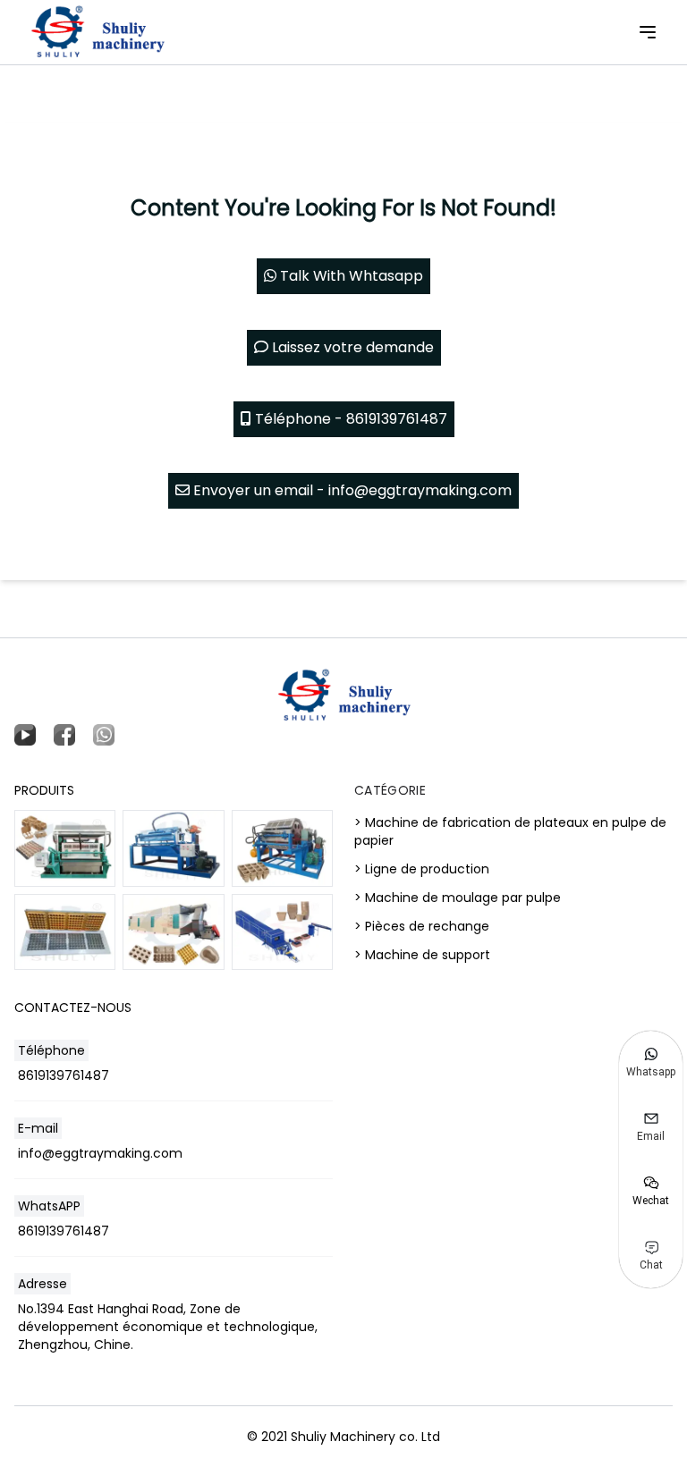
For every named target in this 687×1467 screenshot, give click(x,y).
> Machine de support (422, 955)
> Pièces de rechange (421, 926)
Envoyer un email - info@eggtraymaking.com (351, 490)
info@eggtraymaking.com (100, 1153)
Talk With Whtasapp (349, 276)
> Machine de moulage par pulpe (457, 897)
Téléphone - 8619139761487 (349, 419)
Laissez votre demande (351, 347)
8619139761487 (63, 1075)
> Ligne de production (421, 869)
